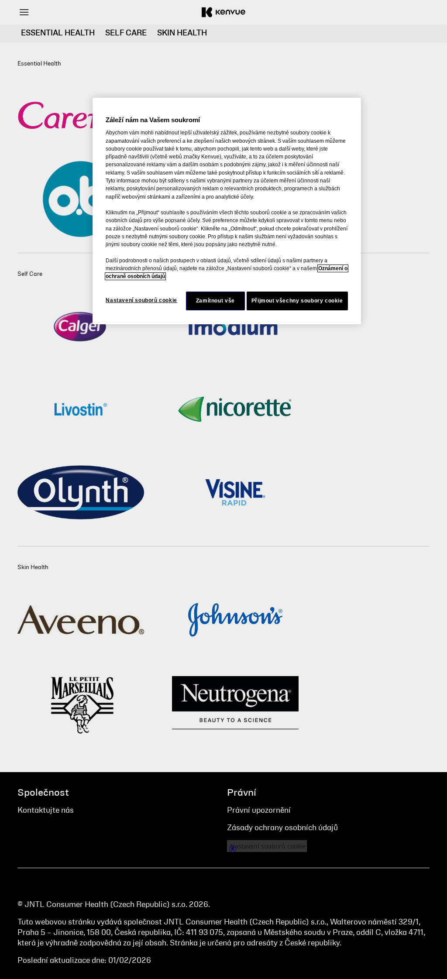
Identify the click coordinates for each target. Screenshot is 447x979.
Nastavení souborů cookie (141, 300)
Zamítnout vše (215, 301)
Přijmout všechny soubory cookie (297, 301)
